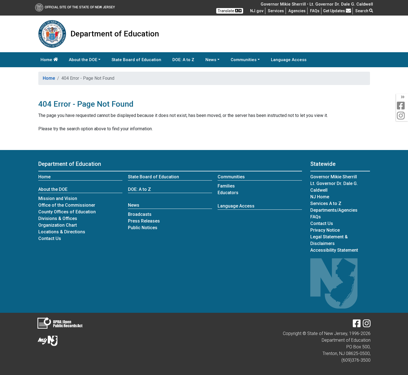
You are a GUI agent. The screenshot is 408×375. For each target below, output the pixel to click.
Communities (231, 176)
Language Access (288, 59)
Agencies (297, 11)
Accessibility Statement (334, 250)
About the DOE (52, 189)
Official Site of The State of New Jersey (80, 7)
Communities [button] (243, 59)
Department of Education (69, 164)
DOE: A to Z (183, 59)
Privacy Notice (325, 230)
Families (226, 186)
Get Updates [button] (334, 11)
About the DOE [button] (83, 59)
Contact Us (49, 238)
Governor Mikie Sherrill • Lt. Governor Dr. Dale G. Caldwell (317, 4)
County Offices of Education (67, 211)
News (133, 205)
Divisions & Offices (57, 218)
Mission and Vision (57, 198)
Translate (226, 11)
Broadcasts (140, 214)
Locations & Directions (61, 231)
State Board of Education (136, 59)
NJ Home (319, 196)
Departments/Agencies (333, 210)
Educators (228, 192)
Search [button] (362, 11)
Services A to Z (325, 203)
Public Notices (142, 227)
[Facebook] (357, 325)
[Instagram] (367, 325)
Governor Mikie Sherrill (333, 176)
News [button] (210, 59)
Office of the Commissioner (66, 205)
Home (47, 59)
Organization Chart (57, 225)
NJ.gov (256, 11)
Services (276, 11)
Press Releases (144, 221)
